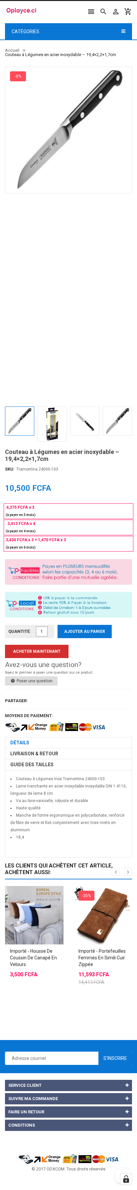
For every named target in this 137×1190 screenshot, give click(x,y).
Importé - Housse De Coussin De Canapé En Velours (33, 957)
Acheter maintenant (37, 651)
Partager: (16, 700)
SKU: (10, 469)
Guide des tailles (32, 764)
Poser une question (34, 681)
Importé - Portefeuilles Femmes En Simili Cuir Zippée (102, 957)
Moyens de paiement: (29, 715)
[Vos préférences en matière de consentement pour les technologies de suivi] (126, 1179)
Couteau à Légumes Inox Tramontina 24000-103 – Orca (61, 844)
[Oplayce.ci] (68, 1158)
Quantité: (19, 631)
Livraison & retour (34, 753)
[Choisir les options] (28, 899)
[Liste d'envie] (41, 899)
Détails (19, 742)
